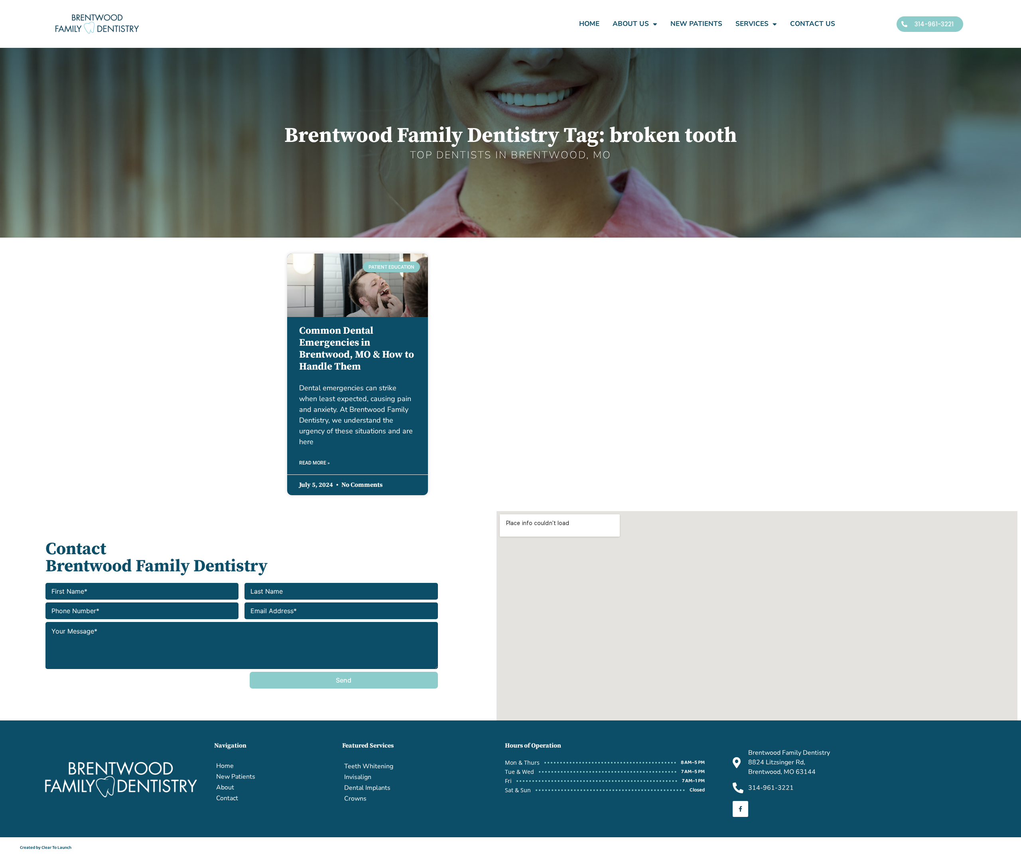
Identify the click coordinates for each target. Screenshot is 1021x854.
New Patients (696, 23)
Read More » (314, 463)
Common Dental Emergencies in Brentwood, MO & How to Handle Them (356, 349)
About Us (631, 23)
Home (589, 23)
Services (752, 23)
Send (343, 680)
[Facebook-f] (740, 809)
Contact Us (812, 23)
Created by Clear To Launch (45, 847)
